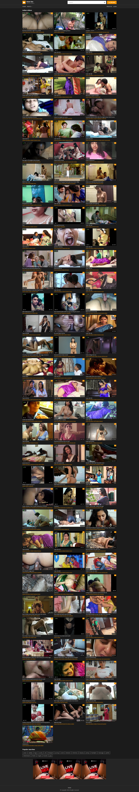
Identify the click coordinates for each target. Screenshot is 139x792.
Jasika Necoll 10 (58, 268)
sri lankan (91, 32)
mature (67, 140)
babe (26, 637)
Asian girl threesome (59, 225)
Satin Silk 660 (57, 679)
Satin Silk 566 (89, 290)
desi (69, 248)
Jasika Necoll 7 (57, 528)
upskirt (104, 724)
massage (64, 183)
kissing (71, 75)
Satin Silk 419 (57, 549)
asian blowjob (68, 659)
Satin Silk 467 (57, 398)
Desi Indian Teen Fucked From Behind (31, 636)
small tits (70, 118)
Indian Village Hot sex (91, 355)
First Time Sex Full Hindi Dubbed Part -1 (31, 268)
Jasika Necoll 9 (89, 138)
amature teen (43, 507)
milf (30, 118)
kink (98, 183)
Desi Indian (25, 592)
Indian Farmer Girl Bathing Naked (62, 30)
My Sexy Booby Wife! (91, 701)
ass (95, 32)
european (73, 486)
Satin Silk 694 (25, 398)
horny (93, 97)
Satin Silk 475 (57, 376)
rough (39, 756)
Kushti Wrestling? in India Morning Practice (32, 290)
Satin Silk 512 (57, 95)
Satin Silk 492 (57, 203)
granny (35, 226)
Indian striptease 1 (90, 160)
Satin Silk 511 (25, 247)
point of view (72, 421)
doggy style (101, 140)
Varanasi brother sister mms (29, 528)
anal (34, 53)
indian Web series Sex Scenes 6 (30, 95)
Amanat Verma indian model (61, 355)
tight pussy (28, 32)
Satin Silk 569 (89, 398)
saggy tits (104, 118)
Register (109, 6)
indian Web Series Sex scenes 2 (93, 376)
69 (39, 75)
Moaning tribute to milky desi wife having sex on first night (36, 657)
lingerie (67, 53)
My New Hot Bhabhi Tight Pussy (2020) (31, 30)
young (57, 753)
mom (31, 270)
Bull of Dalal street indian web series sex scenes (34, 614)
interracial (27, 183)
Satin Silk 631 (57, 138)
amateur (99, 205)
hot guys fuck (106, 32)
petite (107, 753)
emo (35, 183)
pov (35, 724)
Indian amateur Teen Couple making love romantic (34, 506)
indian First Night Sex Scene (61, 117)
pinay (87, 753)
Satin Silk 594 (89, 247)
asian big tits (99, 32)
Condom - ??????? (90, 30)
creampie (39, 572)
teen (95, 464)
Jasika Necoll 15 (26, 463)
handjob (40, 421)
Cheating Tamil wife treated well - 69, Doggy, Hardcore (35, 355)
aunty (41, 753)
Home (24, 6)
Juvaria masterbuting (91, 657)
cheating (69, 313)
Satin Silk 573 (89, 52)
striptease (64, 356)
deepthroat (37, 162)
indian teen (50, 507)
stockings (69, 378)
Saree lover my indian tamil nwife (62, 636)
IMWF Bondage (57, 722)
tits (39, 97)
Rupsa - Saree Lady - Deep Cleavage (95, 506)
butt (29, 313)
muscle (45, 756)
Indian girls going (90, 441)
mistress (74, 753)
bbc (26, 162)
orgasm (67, 421)
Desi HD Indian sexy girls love (93, 549)
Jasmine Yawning (58, 247)
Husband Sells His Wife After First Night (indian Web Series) (100, 117)
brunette (27, 529)
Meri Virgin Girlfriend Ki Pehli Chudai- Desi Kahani (66, 701)
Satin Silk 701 (89, 419)
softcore (67, 75)
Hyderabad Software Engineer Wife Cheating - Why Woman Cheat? (101, 528)
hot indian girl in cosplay (60, 419)
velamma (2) (25, 744)
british (63, 659)
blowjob (27, 378)
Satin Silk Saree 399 (59, 463)
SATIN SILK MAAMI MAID (28, 419)
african (32, 572)
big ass (102, 162)
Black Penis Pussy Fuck (91, 311)
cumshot (27, 270)
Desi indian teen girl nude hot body (62, 614)
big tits (27, 118)
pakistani (62, 226)
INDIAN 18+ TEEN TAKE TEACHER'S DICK (95, 463)
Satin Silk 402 (57, 571)
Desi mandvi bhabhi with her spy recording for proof (67, 311)
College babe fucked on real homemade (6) (96, 592)
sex (35, 702)
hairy (101, 443)
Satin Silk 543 (57, 290)
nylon (70, 53)
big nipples (73, 183)
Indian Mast (25, 376)
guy (50, 756)
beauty (82, 753)
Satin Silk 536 (57, 52)
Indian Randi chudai (59, 160)
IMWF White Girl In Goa (59, 484)
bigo (35, 753)
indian (58, 32)
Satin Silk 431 (89, 268)
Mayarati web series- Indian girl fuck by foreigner (66, 657)
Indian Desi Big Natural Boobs (29, 117)
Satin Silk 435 (89, 484)
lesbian (68, 753)
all (45, 753)
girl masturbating (35, 118)
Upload (112, 2)
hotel (33, 756)
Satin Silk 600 (25, 441)
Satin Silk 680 (25, 549)
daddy (30, 753)
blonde (94, 507)
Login (115, 6)
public (30, 291)
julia (99, 97)
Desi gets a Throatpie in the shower (31, 160)
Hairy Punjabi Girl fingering (92, 203)
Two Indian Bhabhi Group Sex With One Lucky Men (98, 614)
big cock (33, 162)
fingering (104, 205)
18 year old (38, 270)
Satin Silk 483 (89, 74)
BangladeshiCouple (27, 203)
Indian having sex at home (28, 701)
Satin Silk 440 (89, 636)
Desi (23, 225)
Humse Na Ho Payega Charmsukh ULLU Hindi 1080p (66, 182)
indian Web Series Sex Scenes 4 (62, 74)
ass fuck (101, 183)
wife (37, 32)
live (31, 313)
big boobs (59, 248)
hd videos (33, 32)
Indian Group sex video (91, 571)
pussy (98, 443)
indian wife (35, 313)
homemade (41, 32)
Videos (29, 6)
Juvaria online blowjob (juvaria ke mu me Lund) (33, 679)
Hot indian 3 (89, 722)
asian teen (28, 507)
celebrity (62, 75)
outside (34, 291)
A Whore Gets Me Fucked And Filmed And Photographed (36, 722)
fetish (96, 97)
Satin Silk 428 (89, 225)
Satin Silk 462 (89, 333)
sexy (37, 291)
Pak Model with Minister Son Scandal (31, 52)
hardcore (27, 53)
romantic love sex (35, 507)
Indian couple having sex (28, 484)
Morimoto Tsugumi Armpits (92, 95)
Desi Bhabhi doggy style (28, 571)
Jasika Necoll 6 (25, 74)
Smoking (56, 506)
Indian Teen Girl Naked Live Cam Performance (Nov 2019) (100, 679)
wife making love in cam (28, 311)
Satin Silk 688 (25, 333)
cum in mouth (39, 53)
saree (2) (56, 592)
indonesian (26, 756)
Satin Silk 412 (25, 138)
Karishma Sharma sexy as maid (62, 441)
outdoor (62, 32)
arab (62, 753)
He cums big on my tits (59, 333)
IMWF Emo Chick (26, 182)
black (35, 572)
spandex (38, 334)
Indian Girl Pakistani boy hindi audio (94, 182)
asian (23, 32)
